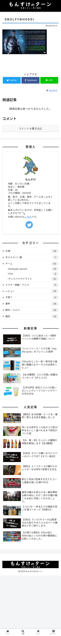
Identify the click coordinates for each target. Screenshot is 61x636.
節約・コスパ (30, 310)
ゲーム (30, 263)
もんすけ (30, 179)
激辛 (30, 303)
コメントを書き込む (30, 128)
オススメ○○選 (30, 257)
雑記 (30, 316)
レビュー (30, 291)
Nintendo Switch (32, 269)
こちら (28, 216)
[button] (54, 399)
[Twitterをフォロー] (29, 224)
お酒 (30, 251)
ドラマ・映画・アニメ (30, 284)
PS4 (32, 273)
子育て (30, 297)
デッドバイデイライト (32, 278)
